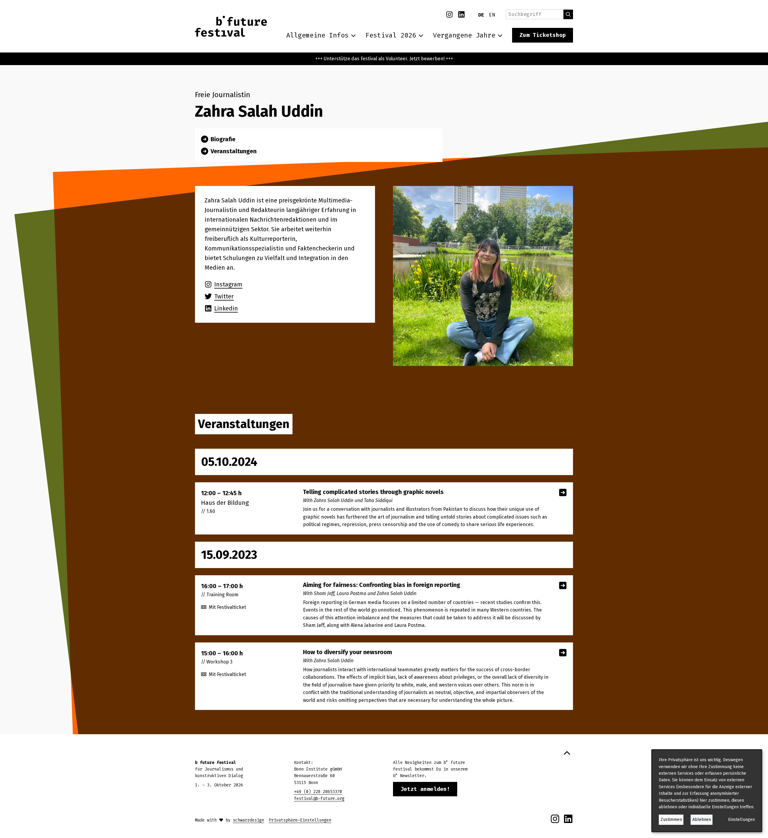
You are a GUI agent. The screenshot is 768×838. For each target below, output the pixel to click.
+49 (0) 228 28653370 (318, 792)
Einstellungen (741, 819)
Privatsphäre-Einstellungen (300, 820)
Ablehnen (701, 819)
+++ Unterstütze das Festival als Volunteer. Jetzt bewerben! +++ (384, 58)
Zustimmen (671, 819)
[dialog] (707, 791)
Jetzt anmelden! (425, 789)
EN (492, 15)
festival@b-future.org (319, 798)
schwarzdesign (248, 820)
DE (481, 15)
